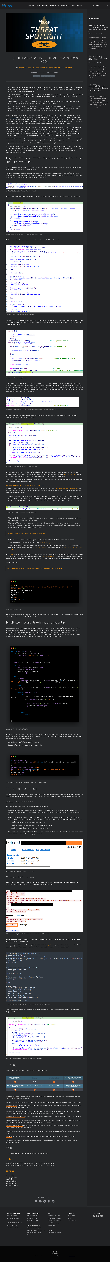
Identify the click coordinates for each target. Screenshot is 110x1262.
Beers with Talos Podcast (55, 1220)
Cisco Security (72, 1220)
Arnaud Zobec (66, 68)
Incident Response (33, 1213)
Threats (37, 76)
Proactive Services (32, 1218)
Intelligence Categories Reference (36, 1230)
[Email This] (53, 1201)
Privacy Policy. (72, 1256)
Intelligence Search (12, 1215)
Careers (70, 1218)
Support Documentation (54, 1232)
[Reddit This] (49, 1201)
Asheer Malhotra (25, 68)
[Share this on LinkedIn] (44, 1201)
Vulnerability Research (14, 1223)
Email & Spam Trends (13, 1218)
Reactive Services (32, 1215)
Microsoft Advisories (12, 1228)
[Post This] (40, 1201)
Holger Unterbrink (40, 68)
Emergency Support (32, 1220)
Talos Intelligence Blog (54, 1215)
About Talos (71, 1215)
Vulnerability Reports (12, 1225)
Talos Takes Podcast (53, 1223)
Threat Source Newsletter (54, 1218)
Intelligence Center (13, 1213)
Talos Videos (51, 1225)
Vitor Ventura (54, 68)
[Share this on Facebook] (36, 1201)
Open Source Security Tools (35, 1228)
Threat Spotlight (48, 76)
